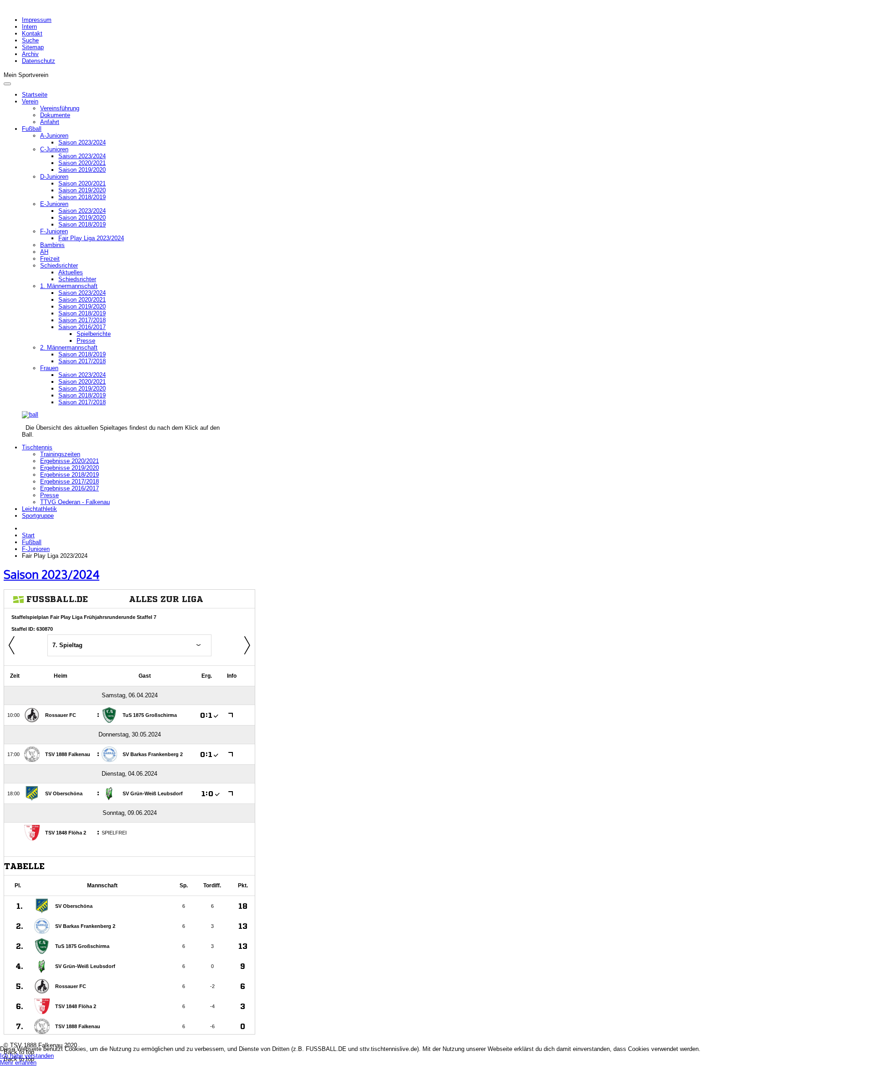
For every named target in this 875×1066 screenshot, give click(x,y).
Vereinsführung (59, 108)
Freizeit (50, 258)
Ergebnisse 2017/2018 (69, 481)
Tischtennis (37, 447)
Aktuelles (70, 272)
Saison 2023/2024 (82, 142)
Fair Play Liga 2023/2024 (91, 238)
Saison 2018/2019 (82, 197)
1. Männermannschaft (69, 286)
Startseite (34, 94)
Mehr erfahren (18, 1062)
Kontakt (32, 33)
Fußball (31, 128)
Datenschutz (38, 60)
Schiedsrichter (59, 265)
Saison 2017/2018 (82, 320)
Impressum (36, 19)
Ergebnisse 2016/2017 (69, 488)
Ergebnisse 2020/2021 (69, 461)
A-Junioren (54, 135)
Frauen (49, 368)
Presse (86, 340)
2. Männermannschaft (69, 347)
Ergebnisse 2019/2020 (69, 467)
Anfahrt (49, 121)
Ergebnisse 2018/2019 (69, 474)
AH (44, 251)
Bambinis (52, 245)
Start (28, 535)
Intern (29, 26)
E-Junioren (54, 204)
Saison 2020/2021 (82, 163)
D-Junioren (54, 176)
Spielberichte (94, 333)
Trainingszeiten (60, 454)
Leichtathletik (39, 508)
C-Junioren (54, 149)
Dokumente (55, 115)
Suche (30, 40)
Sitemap (33, 47)
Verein (30, 101)
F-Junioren (54, 231)
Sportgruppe (38, 515)
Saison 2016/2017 (82, 327)
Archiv (30, 54)
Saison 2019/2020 (82, 169)
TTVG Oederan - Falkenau (75, 502)
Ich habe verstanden (27, 1055)
